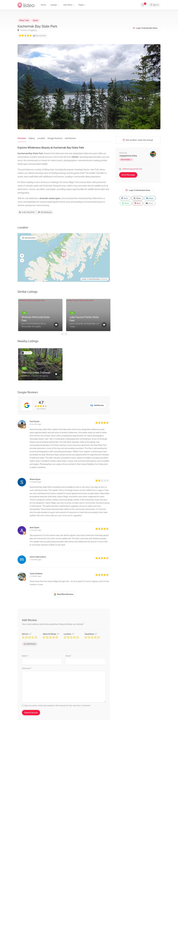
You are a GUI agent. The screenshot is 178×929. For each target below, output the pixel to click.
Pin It (138, 203)
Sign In (155, 5)
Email (68, 656)
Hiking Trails (24, 20)
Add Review (70, 138)
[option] (40, 315)
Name (25, 656)
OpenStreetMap (94, 279)
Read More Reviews (65, 594)
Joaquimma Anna (128, 155)
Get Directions (30, 238)
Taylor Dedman (36, 574)
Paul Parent (34, 421)
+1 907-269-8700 (28, 212)
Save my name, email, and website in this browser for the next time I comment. (57, 705)
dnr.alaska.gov (46, 212)
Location (41, 138)
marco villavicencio (38, 557)
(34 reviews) (39, 36)
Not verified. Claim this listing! (139, 140)
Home (43, 5)
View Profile (125, 160)
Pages (81, 5)
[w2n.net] (26, 5)
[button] (22, 256)
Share (125, 198)
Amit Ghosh (34, 528)
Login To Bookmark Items (139, 190)
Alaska (35, 20)
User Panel (67, 5)
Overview (22, 138)
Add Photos (31, 644)
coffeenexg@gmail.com (132, 169)
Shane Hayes (35, 479)
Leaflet (84, 279)
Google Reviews (54, 138)
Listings (53, 5)
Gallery (31, 138)
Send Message (128, 175)
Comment (27, 668)
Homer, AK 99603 (28, 30)
